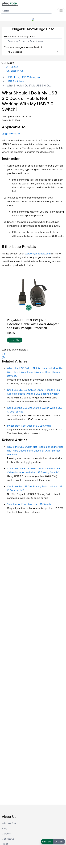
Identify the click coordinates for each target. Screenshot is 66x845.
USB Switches (15, 81)
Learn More (15, 340)
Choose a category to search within (23, 47)
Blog (4, 828)
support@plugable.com (38, 253)
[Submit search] (54, 10)
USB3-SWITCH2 (11, 134)
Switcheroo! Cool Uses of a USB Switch (29, 425)
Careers (6, 833)
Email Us (46, 841)
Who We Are (9, 823)
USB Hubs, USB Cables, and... (25, 77)
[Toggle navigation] (61, 10)
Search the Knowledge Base (19, 36)
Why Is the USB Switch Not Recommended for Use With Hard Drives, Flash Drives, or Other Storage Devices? (35, 372)
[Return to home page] (10, 4)
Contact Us (8, 838)
